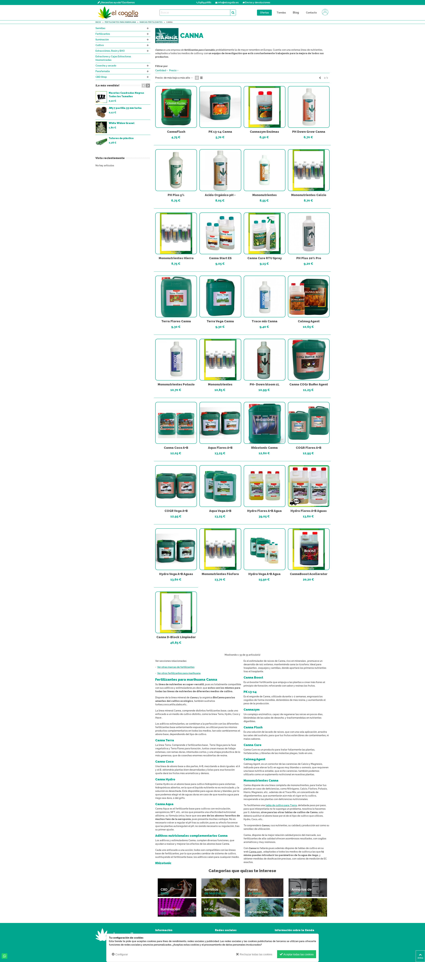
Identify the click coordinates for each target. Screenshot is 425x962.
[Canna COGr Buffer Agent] (308, 359)
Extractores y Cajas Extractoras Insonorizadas (113, 58)
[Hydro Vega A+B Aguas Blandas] (176, 549)
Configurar (121, 954)
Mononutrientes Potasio (176, 384)
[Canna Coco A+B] (176, 422)
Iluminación (102, 39)
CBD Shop (101, 77)
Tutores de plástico (121, 138)
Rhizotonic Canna (264, 447)
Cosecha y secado (105, 65)
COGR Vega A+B (176, 511)
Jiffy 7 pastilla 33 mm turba (125, 108)
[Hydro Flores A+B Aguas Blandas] (308, 486)
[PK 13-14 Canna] (220, 106)
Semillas (100, 28)
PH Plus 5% (176, 195)
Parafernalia (102, 71)
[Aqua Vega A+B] (220, 486)
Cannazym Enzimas (264, 131)
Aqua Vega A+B (220, 511)
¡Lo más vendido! (107, 85)
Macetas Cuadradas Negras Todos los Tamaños (126, 95)
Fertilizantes (102, 34)
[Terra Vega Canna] (220, 296)
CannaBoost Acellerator (308, 574)
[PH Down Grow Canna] (308, 106)
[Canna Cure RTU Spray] (264, 233)
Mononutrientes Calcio (308, 195)
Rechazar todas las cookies (255, 954)
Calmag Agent (309, 321)
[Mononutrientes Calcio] (308, 170)
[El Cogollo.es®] (118, 12)
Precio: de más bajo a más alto (173, 77)
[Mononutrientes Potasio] (176, 359)
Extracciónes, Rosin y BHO (110, 51)
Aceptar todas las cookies (298, 954)
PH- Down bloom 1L (264, 384)
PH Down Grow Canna (308, 131)
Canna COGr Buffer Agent (308, 384)
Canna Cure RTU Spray (264, 258)
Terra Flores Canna (176, 321)
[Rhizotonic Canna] (264, 422)
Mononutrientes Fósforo (220, 574)
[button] (144, 86)
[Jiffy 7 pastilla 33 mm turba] (101, 112)
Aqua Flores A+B (220, 447)
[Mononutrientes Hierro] (176, 233)
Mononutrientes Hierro (176, 258)
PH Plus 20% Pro (308, 258)
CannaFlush (176, 131)
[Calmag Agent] (308, 296)
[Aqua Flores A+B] (220, 422)
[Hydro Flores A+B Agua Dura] (264, 486)
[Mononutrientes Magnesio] (264, 170)
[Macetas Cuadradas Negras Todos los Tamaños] (101, 97)
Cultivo (99, 45)
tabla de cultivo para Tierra (281, 805)
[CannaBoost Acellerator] (308, 549)
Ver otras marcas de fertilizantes (175, 667)
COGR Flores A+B (308, 447)
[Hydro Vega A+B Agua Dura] (264, 549)
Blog (296, 12)
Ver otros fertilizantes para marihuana (179, 673)
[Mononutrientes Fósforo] (220, 549)
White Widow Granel (121, 123)
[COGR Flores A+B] (308, 422)
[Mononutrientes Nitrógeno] (220, 359)
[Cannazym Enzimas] (264, 106)
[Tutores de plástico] (101, 142)
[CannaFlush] (176, 106)
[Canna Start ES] (220, 233)
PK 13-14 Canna (220, 131)
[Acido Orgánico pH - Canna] (220, 170)
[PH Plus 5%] (176, 170)
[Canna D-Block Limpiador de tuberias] (176, 612)
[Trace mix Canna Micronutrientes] (264, 296)
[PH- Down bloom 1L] (264, 359)
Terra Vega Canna (220, 321)
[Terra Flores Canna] (176, 296)
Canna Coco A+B (176, 447)
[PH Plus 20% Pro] (308, 233)
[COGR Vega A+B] (176, 486)
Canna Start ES (220, 258)
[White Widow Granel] (101, 127)
